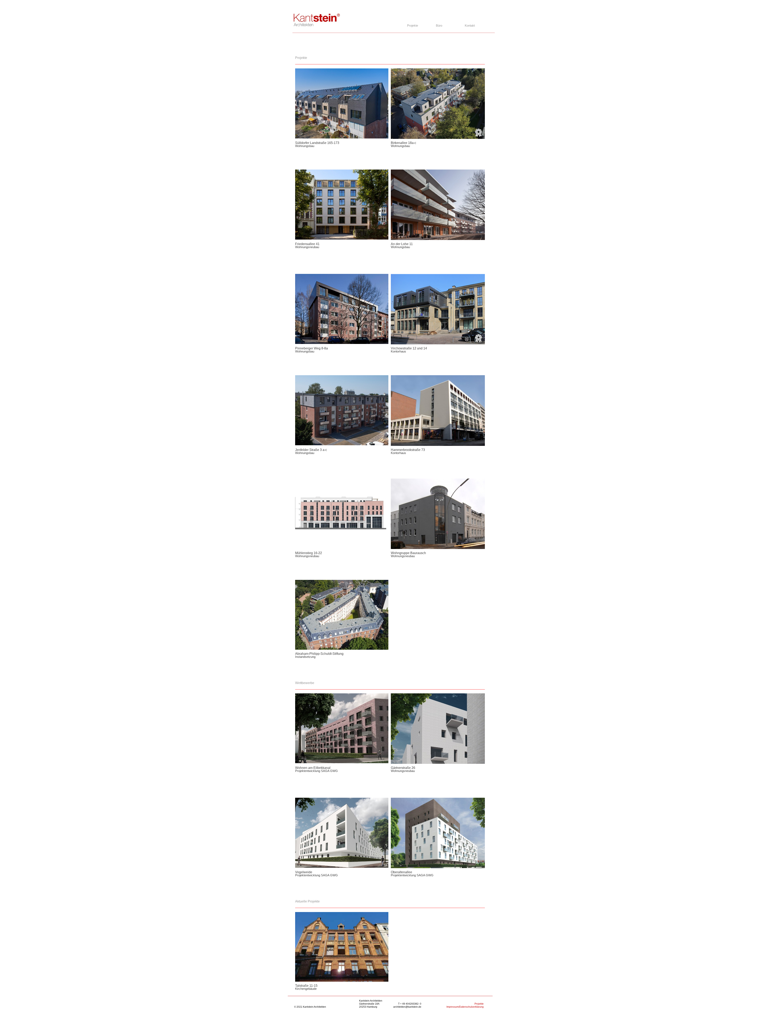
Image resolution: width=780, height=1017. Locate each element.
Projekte (479, 1003)
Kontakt (470, 25)
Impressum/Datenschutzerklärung (465, 1006)
